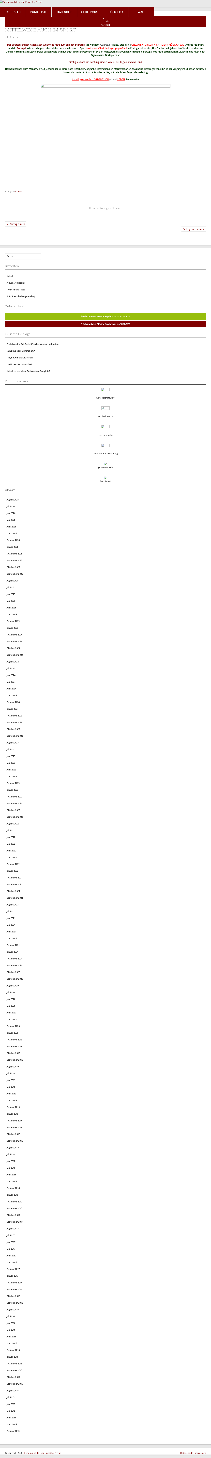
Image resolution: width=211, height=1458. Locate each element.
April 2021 (11, 931)
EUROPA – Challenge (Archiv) (21, 296)
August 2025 (13, 580)
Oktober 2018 (13, 1134)
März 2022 (12, 857)
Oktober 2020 (13, 972)
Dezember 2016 (14, 1282)
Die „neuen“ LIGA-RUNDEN (20, 357)
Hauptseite (12, 12)
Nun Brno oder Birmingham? (21, 350)
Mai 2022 (11, 843)
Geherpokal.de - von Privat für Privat (42, 1452)
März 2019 (12, 1100)
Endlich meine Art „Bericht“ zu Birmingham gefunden (33, 344)
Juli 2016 (11, 1316)
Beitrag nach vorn (194, 229)
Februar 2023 (13, 783)
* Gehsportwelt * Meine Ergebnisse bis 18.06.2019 (105, 323)
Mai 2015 (11, 1410)
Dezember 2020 (14, 958)
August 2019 (13, 1066)
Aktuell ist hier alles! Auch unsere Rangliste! (28, 371)
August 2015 (13, 1390)
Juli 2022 (11, 830)
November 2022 (14, 803)
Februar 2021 (13, 945)
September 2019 (15, 1059)
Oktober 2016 (13, 1296)
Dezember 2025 (14, 553)
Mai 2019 (11, 1086)
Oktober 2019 (13, 1053)
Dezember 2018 (14, 1120)
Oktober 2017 (13, 1215)
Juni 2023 (11, 756)
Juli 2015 (11, 1397)
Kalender (64, 12)
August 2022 (13, 823)
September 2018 (15, 1140)
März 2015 (12, 1424)
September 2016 (15, 1302)
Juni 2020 (11, 999)
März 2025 (12, 614)
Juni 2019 (11, 1080)
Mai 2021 (11, 924)
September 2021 (15, 897)
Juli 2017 (11, 1235)
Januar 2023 (12, 789)
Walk (141, 12)
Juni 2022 (11, 837)
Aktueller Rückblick (16, 282)
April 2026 (11, 526)
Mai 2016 (11, 1329)
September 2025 (15, 573)
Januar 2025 (12, 627)
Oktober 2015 (13, 1377)
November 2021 (14, 884)
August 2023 (13, 742)
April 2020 (11, 1012)
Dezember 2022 (14, 796)
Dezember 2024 (14, 634)
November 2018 (14, 1127)
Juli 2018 (11, 1154)
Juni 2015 (11, 1404)
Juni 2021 (11, 918)
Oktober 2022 (13, 810)
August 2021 (13, 904)
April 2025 (11, 607)
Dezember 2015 (14, 1363)
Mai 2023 (11, 762)
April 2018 (11, 1174)
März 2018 (12, 1181)
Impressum (200, 1452)
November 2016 (14, 1289)
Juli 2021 (11, 911)
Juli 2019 (11, 1073)
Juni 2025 (11, 594)
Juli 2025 (11, 587)
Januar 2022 (12, 870)
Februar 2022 (13, 864)
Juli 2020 (11, 992)
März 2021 (12, 938)
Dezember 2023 (14, 715)
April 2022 (11, 850)
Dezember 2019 (14, 1039)
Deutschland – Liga (16, 289)
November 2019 (14, 1046)
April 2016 (11, 1336)
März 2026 (12, 533)
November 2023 (14, 722)
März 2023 (12, 776)
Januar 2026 (12, 546)
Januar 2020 (12, 1032)
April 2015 (11, 1417)
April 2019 (11, 1093)
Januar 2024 (12, 708)
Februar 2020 (13, 1026)
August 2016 (13, 1309)
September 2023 (15, 735)
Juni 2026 (11, 513)
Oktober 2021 (13, 891)
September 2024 (15, 654)
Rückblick (116, 12)
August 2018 (13, 1147)
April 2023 (11, 769)
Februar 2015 (13, 1431)
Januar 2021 (12, 951)
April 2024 (11, 688)
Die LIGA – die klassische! (19, 364)
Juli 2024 (11, 668)
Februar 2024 (13, 702)
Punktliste (38, 12)
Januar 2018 (12, 1194)
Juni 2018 (11, 1161)
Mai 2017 (11, 1248)
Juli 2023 (11, 749)
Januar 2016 (12, 1356)
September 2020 (15, 978)
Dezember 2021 (14, 877)
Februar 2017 (13, 1269)
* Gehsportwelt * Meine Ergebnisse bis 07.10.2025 (105, 316)
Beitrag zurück (15, 224)
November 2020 (14, 965)
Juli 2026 (11, 506)
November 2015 (14, 1370)
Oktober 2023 (13, 729)
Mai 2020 (11, 1005)
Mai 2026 (11, 519)
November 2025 (14, 560)
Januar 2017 (12, 1275)
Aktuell (18, 191)
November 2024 (14, 641)
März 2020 (12, 1019)
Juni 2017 (11, 1242)
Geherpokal (90, 12)
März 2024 (12, 695)
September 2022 (15, 816)
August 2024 (13, 661)
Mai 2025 (11, 600)
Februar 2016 (13, 1350)
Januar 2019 (12, 1113)
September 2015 (15, 1383)
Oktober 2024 (13, 648)
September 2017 (15, 1221)
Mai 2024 (11, 681)
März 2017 (12, 1262)
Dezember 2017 (14, 1201)
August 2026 (13, 499)
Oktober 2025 (13, 567)
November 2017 (14, 1208)
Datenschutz (186, 1452)
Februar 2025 (13, 621)
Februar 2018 (13, 1188)
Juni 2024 (11, 675)
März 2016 (12, 1343)
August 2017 (13, 1228)
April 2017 (11, 1255)
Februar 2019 (13, 1107)
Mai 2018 (11, 1167)
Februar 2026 (13, 540)
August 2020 (13, 985)
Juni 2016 (11, 1323)
